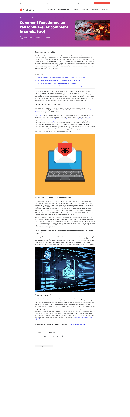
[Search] (47, 3)
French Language (39, 346)
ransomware (49, 346)
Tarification (76, 9)
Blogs (32, 17)
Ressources (26, 17)
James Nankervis (28, 37)
